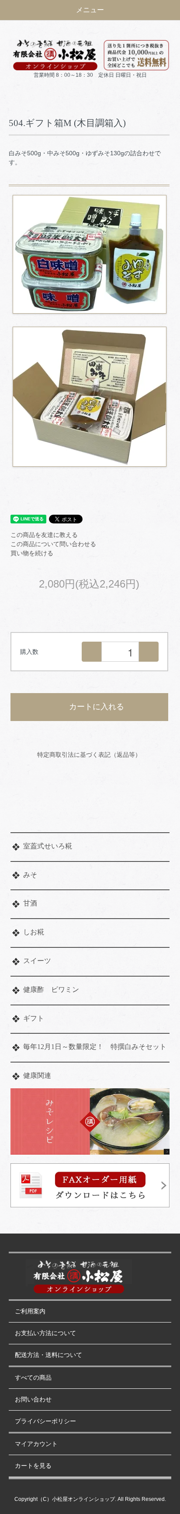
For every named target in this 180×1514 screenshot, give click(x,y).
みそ (30, 875)
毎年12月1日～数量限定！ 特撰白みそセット (94, 1046)
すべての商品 (33, 1377)
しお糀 (33, 932)
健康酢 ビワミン (51, 989)
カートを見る (33, 1466)
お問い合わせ (33, 1399)
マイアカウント (36, 1444)
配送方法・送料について (48, 1355)
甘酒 (30, 903)
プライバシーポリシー (45, 1421)
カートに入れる (96, 706)
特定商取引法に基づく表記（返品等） (89, 754)
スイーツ (37, 961)
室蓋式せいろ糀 (47, 846)
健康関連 (37, 1075)
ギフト (33, 1018)
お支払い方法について (45, 1333)
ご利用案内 (30, 1311)
